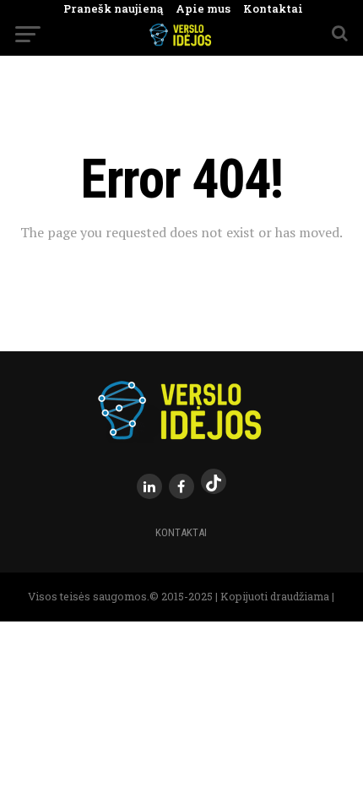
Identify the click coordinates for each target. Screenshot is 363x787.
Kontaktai (266, 8)
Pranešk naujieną (113, 8)
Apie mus (196, 8)
